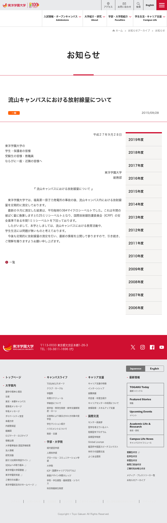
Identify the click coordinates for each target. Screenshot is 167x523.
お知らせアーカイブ (139, 30)
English (154, 368)
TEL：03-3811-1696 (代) (57, 349)
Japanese (135, 368)
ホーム (119, 30)
